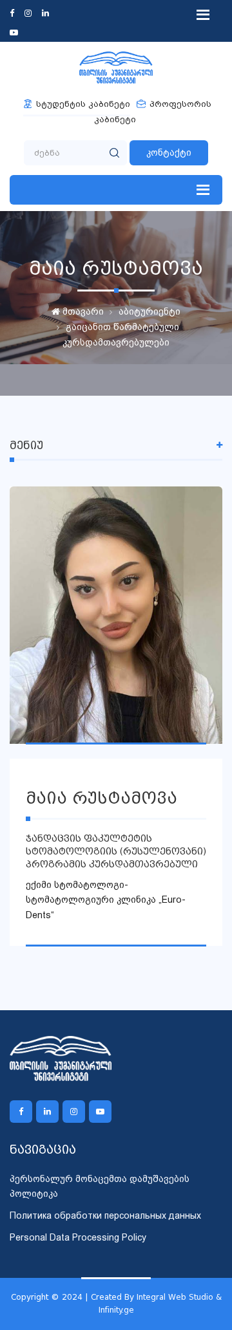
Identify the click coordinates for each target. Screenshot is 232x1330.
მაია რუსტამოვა (101, 798)
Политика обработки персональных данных (105, 1215)
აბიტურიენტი (149, 311)
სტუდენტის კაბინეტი (83, 104)
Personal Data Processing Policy (78, 1237)
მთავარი (82, 311)
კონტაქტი (168, 152)
